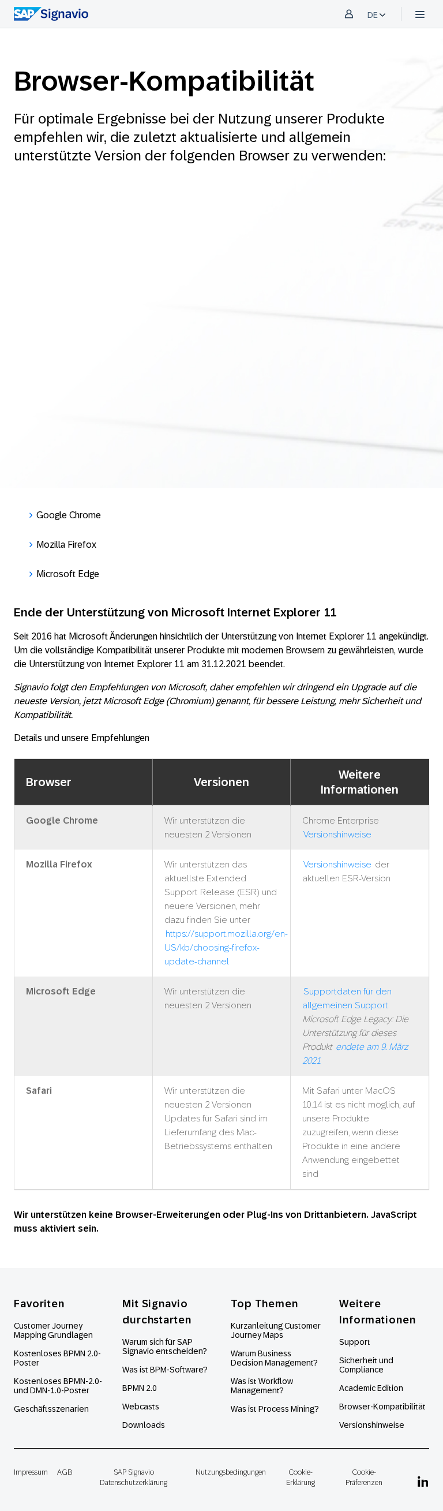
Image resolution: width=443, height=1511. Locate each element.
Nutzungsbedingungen (231, 1472)
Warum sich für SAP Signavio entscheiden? (164, 1346)
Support (354, 1342)
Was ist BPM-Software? (165, 1369)
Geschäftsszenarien (51, 1408)
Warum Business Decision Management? (274, 1358)
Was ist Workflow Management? (262, 1386)
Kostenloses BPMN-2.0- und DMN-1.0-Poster (58, 1386)
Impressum (31, 1472)
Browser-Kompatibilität (382, 1406)
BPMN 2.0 (139, 1388)
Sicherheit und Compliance (366, 1365)
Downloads (143, 1425)
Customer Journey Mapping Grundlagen (53, 1330)
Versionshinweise (337, 834)
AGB (64, 1472)
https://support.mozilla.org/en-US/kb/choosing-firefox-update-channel (226, 947)
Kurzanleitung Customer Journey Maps (276, 1330)
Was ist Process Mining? (275, 1408)
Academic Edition (371, 1388)
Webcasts (140, 1406)
